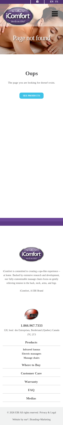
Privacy (43, 412)
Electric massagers (31, 353)
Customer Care (31, 373)
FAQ (31, 390)
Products (31, 342)
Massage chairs (31, 358)
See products (31, 95)
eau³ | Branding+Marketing (37, 419)
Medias (31, 398)
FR (56, 1)
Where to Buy (31, 365)
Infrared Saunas (31, 349)
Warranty (31, 381)
